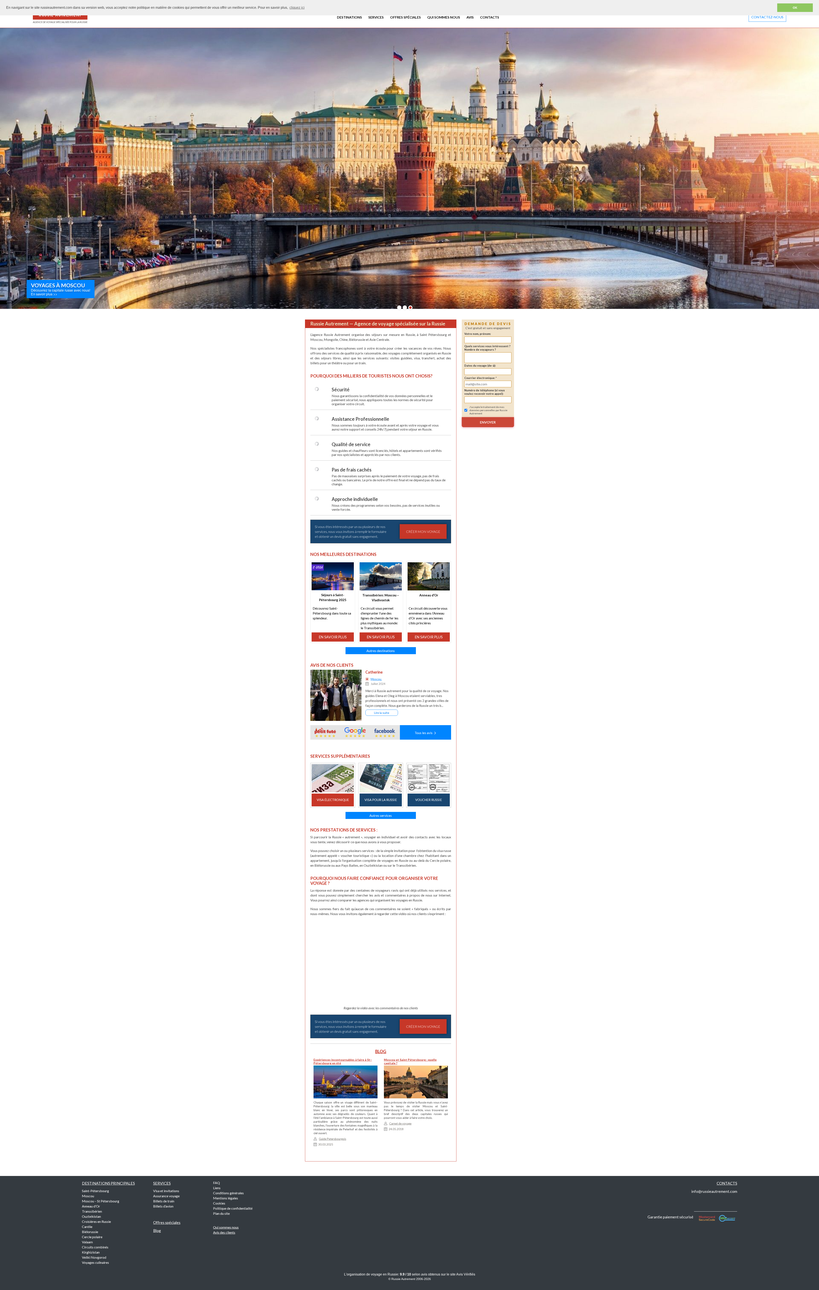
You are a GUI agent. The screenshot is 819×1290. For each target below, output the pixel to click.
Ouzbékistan (91, 1216)
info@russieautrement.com (714, 1191)
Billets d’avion (163, 1206)
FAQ (216, 1183)
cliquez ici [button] (297, 7)
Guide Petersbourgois (332, 1139)
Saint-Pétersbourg (95, 1191)
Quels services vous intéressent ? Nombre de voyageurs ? (487, 347)
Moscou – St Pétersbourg (100, 1201)
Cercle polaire (92, 1237)
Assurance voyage (166, 1196)
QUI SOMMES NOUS (443, 17)
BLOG (380, 1051)
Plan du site (221, 1213)
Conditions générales (228, 1193)
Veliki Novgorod (94, 1257)
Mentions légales (225, 1198)
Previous (8, 173)
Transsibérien (92, 1211)
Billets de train (163, 1201)
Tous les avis (424, 733)
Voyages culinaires (95, 1262)
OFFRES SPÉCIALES (405, 17)
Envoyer (488, 422)
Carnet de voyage (400, 1123)
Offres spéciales (166, 1222)
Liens (217, 1188)
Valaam (87, 1242)
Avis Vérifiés (465, 1274)
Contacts (727, 1183)
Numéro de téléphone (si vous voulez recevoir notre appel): (484, 392)
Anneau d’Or (91, 1206)
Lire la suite (381, 712)
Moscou (376, 679)
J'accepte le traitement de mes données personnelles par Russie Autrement (488, 410)
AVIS (470, 17)
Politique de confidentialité (233, 1208)
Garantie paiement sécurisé (671, 1217)
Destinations (108, 1183)
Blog (157, 1230)
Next (811, 173)
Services (162, 1183)
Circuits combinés (95, 1247)
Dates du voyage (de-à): (480, 365)
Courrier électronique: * (480, 378)
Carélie (87, 1227)
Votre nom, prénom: (477, 334)
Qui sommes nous (226, 1227)
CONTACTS (489, 17)
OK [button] (795, 7)
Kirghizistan (91, 1252)
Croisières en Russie (96, 1221)
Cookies (219, 1203)
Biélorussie (90, 1232)
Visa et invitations (166, 1191)
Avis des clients (224, 1232)
